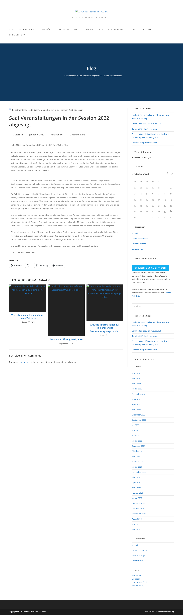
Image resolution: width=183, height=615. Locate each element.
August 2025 (137, 399)
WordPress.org (138, 585)
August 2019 (137, 519)
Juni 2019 (136, 524)
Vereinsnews (57, 134)
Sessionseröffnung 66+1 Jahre (66, 339)
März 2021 (136, 456)
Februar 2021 (137, 461)
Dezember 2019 (138, 503)
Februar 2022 (137, 435)
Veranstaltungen (139, 243)
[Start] (62, 75)
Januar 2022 (137, 441)
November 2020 (139, 472)
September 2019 (139, 513)
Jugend (135, 233)
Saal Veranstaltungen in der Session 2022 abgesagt (100, 75)
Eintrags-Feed (138, 579)
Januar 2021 (137, 467)
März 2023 (136, 409)
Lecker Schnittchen (140, 238)
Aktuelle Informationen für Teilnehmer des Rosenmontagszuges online (105, 328)
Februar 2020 (137, 493)
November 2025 (139, 394)
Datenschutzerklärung (165, 611)
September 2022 (139, 420)
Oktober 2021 (138, 451)
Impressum (149, 611)
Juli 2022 (135, 425)
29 (165, 211)
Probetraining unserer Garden (144, 142)
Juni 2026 (136, 373)
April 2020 (136, 482)
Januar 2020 (137, 498)
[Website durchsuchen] (171, 40)
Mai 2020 (136, 477)
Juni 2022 (136, 430)
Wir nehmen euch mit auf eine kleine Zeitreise (27, 317)
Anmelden (136, 575)
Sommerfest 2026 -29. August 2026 (146, 123)
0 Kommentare (77, 134)
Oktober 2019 (138, 508)
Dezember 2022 (138, 414)
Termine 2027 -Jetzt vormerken (145, 129)
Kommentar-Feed (139, 582)
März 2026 (136, 383)
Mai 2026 (136, 378)
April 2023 (136, 404)
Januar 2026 (137, 388)
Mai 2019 (136, 529)
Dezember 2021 (138, 446)
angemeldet (24, 362)
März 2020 (136, 487)
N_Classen (17, 134)
